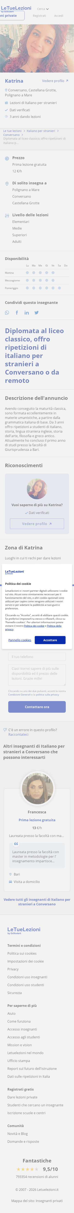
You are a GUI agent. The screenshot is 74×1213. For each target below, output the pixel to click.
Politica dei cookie (34, 626)
